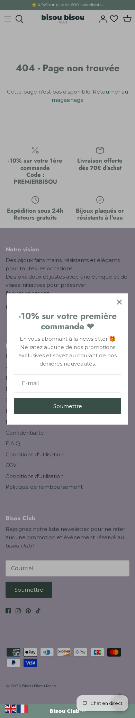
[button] (67, 711)
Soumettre (67, 406)
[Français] (23, 708)
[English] (11, 708)
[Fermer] (119, 302)
